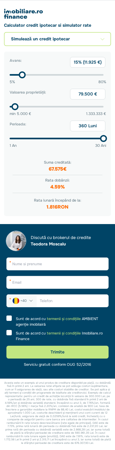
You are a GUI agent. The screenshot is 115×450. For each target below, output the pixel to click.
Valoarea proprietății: (28, 92)
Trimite (57, 352)
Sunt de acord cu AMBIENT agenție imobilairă (57, 321)
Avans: (16, 60)
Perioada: (18, 124)
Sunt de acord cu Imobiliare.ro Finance (59, 336)
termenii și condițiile (64, 318)
